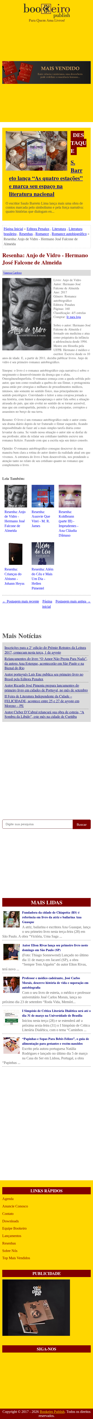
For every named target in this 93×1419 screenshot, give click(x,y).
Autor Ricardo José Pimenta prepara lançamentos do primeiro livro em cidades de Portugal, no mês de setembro (46, 687)
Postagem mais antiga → (73, 601)
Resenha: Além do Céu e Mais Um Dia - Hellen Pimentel (42, 578)
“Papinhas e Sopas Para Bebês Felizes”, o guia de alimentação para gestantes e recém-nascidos (55, 1041)
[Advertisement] (46, 769)
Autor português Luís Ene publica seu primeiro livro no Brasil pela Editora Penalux (44, 676)
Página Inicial (13, 229)
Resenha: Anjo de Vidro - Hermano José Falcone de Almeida (45, 259)
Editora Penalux (38, 229)
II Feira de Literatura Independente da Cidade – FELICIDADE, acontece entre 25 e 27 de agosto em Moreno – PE (42, 701)
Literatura (59, 229)
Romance (42, 234)
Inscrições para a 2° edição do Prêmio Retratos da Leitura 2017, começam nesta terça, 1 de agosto (45, 650)
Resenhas (26, 234)
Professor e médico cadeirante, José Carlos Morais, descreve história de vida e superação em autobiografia (55, 983)
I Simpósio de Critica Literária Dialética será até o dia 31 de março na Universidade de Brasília (56, 1013)
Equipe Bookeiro (14, 1228)
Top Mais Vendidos (16, 1258)
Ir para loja (74, 317)
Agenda (8, 1199)
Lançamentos (11, 1236)
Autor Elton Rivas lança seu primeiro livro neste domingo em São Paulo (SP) (55, 947)
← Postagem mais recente (20, 601)
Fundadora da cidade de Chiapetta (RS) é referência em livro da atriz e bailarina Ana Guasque (51, 917)
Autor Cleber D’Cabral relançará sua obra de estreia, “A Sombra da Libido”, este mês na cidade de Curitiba (44, 714)
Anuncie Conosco (15, 1206)
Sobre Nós (9, 1251)
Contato (8, 1214)
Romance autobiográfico (69, 234)
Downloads (10, 1221)
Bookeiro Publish (52, 1412)
